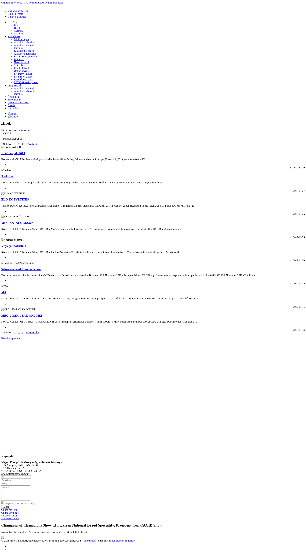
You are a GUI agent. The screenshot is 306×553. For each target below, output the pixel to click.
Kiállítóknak (14, 36)
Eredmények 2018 (23, 76)
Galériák (18, 30)
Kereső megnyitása (10, 338)
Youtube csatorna (10, 518)
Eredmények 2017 (23, 79)
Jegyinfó (18, 48)
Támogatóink (14, 99)
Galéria (11, 105)
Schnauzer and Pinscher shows (21, 269)
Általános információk (25, 53)
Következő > (32, 144)
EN (22, 2)
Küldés (6, 507)
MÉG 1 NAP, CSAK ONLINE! (21, 315)
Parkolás (7, 176)
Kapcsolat (13, 108)
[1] (15, 144)
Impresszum (90, 540)
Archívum (19, 33)
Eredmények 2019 (23, 73)
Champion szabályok (18, 102)
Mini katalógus (21, 39)
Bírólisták (19, 59)
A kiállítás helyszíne (24, 42)
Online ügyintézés (54, 2)
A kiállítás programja (24, 45)
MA (3, 292)
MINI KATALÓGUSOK (17, 222)
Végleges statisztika (13, 246)
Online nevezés (37, 2)
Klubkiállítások (21, 68)
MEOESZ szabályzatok (26, 82)
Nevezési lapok (21, 62)
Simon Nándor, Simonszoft (122, 540)
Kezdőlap (12, 22)
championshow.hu (10, 2)
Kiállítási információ (24, 50)
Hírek (17, 27)
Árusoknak (13, 96)
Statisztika (19, 65)
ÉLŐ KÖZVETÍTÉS (15, 199)
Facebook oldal (9, 515)
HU (26, 2)
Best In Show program (25, 56)
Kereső (17, 25)
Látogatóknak (15, 85)
